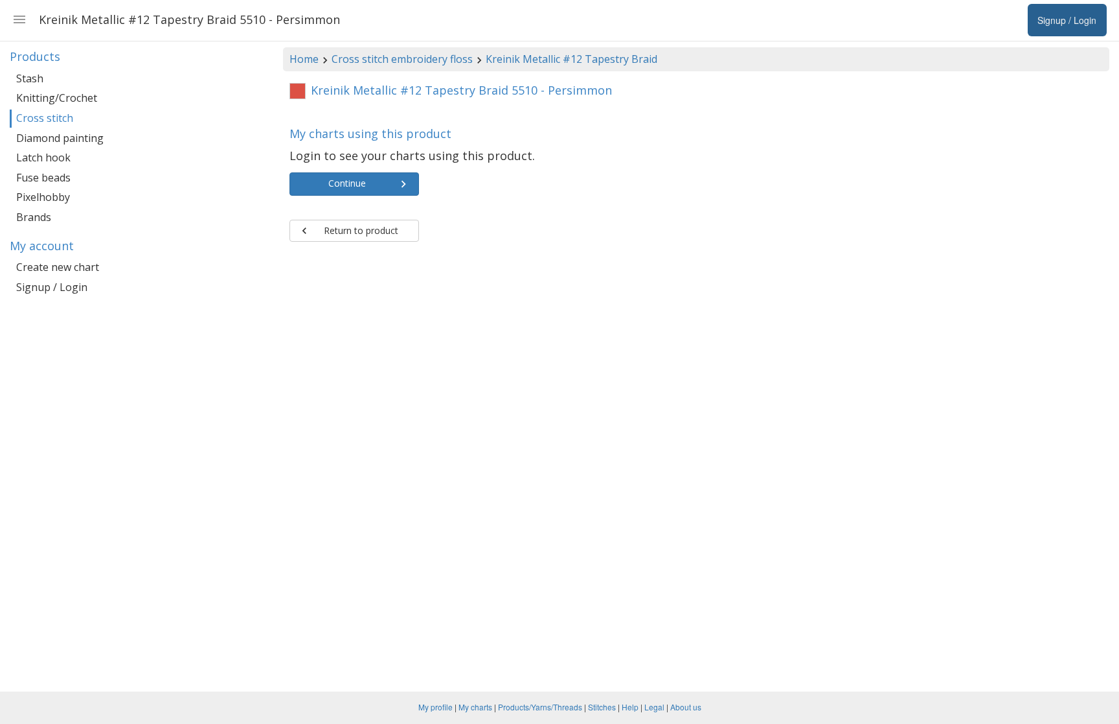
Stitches (602, 706)
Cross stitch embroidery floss (402, 59)
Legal (654, 706)
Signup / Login (51, 287)
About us (685, 706)
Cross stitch (44, 118)
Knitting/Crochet (56, 98)
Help (630, 706)
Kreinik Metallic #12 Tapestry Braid (571, 59)
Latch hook (43, 157)
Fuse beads (43, 177)
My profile (435, 706)
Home (304, 59)
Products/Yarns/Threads (540, 706)
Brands (33, 217)
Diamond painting (60, 138)
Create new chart (57, 267)
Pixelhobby (43, 197)
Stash (29, 78)
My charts (475, 706)
